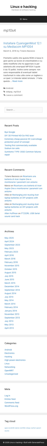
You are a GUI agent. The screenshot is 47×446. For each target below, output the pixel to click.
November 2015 (12, 265)
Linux (7, 363)
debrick (17, 428)
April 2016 (9, 255)
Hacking (8, 357)
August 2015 (10, 272)
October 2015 (11, 269)
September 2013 (12, 318)
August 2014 (10, 293)
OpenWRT (9, 370)
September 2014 (12, 290)
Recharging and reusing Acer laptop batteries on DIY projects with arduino (22, 198)
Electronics (9, 353)
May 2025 (9, 238)
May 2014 (9, 300)
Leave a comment (14, 95)
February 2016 (11, 262)
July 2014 (9, 297)
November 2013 (12, 314)
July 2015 (9, 276)
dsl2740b (23, 428)
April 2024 (9, 241)
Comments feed (12, 402)
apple (6, 428)
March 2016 (10, 259)
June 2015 (9, 279)
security (7, 431)
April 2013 (9, 328)
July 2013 (9, 321)
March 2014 (10, 304)
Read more (17, 81)
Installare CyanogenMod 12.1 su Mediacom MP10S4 (22, 44)
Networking (10, 367)
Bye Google (10, 132)
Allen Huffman (11, 213)
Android (9, 88)
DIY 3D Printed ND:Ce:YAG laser (19, 135)
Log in (7, 396)
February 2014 (11, 307)
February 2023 (11, 252)
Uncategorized (11, 374)
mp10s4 (17, 92)
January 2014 (11, 311)
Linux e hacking (23, 7)
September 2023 (12, 245)
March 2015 (10, 283)
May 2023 (9, 248)
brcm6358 (11, 428)
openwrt (38, 428)
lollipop (9, 92)
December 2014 (12, 286)
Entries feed (10, 399)
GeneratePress (38, 442)
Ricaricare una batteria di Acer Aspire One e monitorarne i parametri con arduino (21, 179)
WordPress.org (11, 406)
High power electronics (15, 360)
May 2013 (9, 324)
